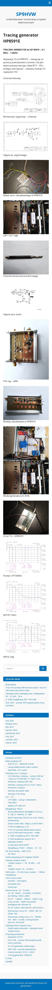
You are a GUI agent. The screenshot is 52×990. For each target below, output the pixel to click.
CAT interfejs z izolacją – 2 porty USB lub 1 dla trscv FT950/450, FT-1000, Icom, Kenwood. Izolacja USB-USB (25, 779)
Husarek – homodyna (17, 881)
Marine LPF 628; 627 (17, 805)
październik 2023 (13, 733)
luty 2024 (9, 727)
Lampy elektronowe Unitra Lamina (23, 767)
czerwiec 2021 (12, 739)
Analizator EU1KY (15, 937)
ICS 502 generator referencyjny (21, 946)
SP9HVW (26, 14)
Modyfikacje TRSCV (14, 809)
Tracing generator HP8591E (20, 955)
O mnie (9, 958)
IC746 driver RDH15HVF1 (18, 845)
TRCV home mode (13, 878)
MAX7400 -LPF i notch (17, 770)
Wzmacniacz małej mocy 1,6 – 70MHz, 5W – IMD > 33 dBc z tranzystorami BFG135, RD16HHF (24, 920)
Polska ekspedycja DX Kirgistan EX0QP (22, 857)
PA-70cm (12, 854)
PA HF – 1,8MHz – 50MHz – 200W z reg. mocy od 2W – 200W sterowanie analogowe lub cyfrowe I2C (25, 902)
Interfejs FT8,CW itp (16, 794)
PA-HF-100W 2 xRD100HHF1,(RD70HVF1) (26, 907)
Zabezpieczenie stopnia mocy (18, 925)
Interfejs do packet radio (18, 790)
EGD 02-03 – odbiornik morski (21, 764)
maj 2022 (10, 736)
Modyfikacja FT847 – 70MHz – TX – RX (24, 848)
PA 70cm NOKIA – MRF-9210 (18, 851)
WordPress (33, 983)
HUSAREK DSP (14, 884)
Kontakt (9, 961)
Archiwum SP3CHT (14, 758)
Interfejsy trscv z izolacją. (16, 773)
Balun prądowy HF (13, 761)
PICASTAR (12, 887)
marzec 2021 (11, 742)
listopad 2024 (11, 723)
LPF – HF (9, 797)
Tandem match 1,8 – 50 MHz (20, 869)
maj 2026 (10, 720)
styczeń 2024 (11, 730)
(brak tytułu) (11, 684)
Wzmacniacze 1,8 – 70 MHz (17, 890)
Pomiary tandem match (16, 860)
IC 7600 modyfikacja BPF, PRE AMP (21, 699)
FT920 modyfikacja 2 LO (18, 826)
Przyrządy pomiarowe (15, 934)
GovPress (20, 983)
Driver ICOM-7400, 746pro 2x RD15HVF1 (25, 823)
